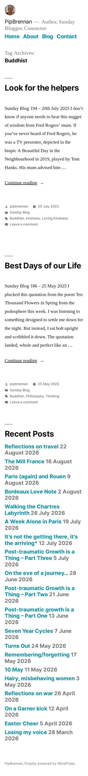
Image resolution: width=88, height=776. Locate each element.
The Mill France (24, 461)
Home (12, 36)
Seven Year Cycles (29, 631)
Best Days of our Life (43, 265)
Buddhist (17, 218)
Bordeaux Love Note (31, 491)
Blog (47, 36)
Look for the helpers (42, 88)
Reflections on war (29, 693)
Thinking (52, 396)
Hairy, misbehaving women (40, 678)
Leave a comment (24, 224)
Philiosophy (35, 396)
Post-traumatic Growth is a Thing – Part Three (40, 554)
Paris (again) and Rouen (35, 476)
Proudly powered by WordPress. (50, 763)
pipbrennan (19, 206)
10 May (14, 669)
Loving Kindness (55, 218)
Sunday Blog (20, 212)
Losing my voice (26, 732)
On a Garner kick (26, 708)
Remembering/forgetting (37, 654)
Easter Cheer (21, 723)
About (31, 36)
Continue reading (24, 183)
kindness (33, 218)
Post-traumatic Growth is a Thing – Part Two (40, 591)
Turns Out (17, 646)
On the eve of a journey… (36, 573)
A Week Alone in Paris (33, 521)
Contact (67, 36)
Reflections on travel (32, 446)
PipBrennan (18, 21)
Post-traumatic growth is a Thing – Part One (39, 612)
